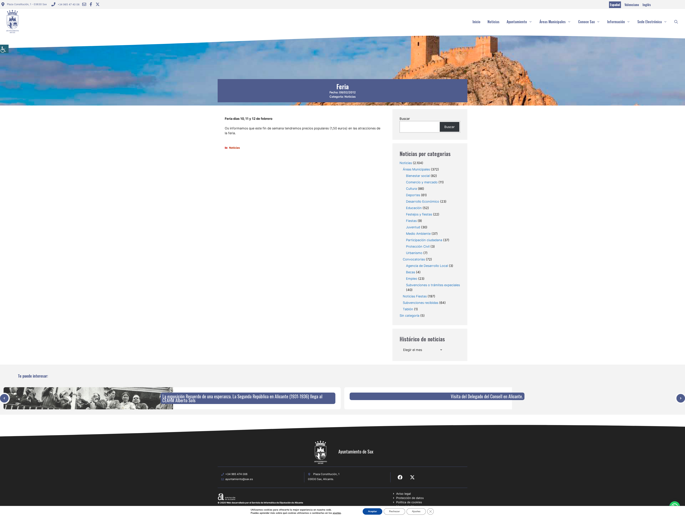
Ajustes (416, 511)
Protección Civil (418, 246)
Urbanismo (414, 253)
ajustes (337, 513)
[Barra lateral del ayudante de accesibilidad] (4, 49)
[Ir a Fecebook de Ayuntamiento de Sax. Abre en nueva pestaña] (400, 477)
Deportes (413, 195)
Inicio (476, 21)
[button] (676, 21)
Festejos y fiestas (419, 214)
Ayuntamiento (517, 21)
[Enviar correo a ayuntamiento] (84, 4)
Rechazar (394, 511)
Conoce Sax (586, 21)
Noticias (493, 21)
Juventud (413, 227)
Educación (414, 208)
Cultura (411, 188)
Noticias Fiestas (415, 296)
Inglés (647, 4)
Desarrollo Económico (422, 201)
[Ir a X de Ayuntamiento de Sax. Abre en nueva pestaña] (412, 477)
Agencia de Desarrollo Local (427, 266)
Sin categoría (409, 315)
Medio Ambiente (418, 233)
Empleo (411, 278)
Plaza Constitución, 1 (326, 474)
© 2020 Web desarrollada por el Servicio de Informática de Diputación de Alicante (260, 502)
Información (616, 21)
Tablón (408, 309)
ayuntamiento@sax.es (239, 479)
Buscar (405, 119)
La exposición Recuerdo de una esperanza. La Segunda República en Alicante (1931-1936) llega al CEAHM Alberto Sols (242, 398)
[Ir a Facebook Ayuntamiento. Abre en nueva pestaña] (91, 4)
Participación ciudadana (424, 240)
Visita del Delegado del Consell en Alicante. (487, 396)
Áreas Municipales (552, 21)
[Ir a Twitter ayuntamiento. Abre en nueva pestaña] (97, 4)
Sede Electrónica (649, 21)
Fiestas (411, 221)
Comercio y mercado (422, 182)
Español (615, 4)
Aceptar (372, 511)
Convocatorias (414, 259)
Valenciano (632, 4)
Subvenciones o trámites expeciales (433, 285)
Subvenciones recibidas (420, 303)
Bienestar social (418, 176)
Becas (410, 272)
